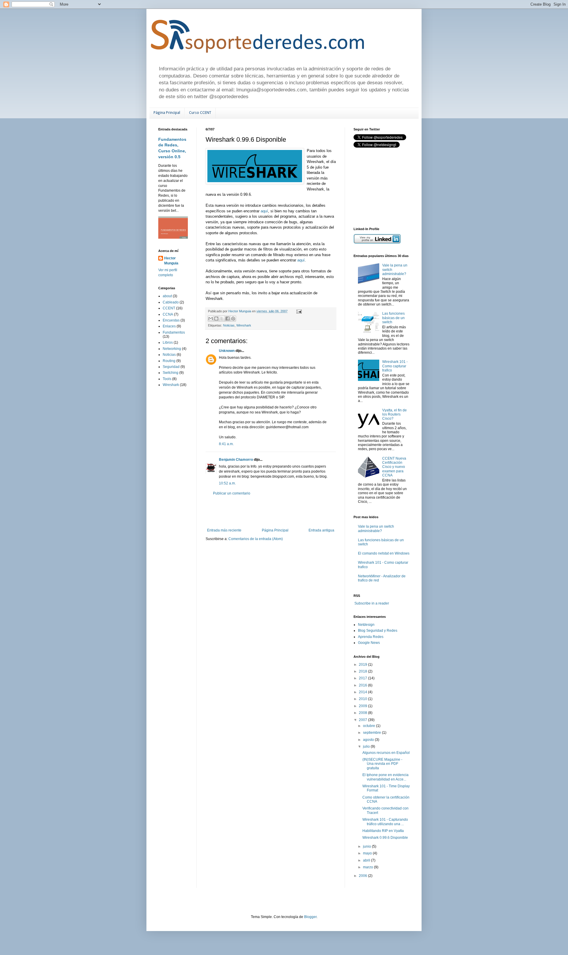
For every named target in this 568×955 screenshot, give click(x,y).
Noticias (229, 325)
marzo (368, 867)
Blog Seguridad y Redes (377, 630)
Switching (170, 373)
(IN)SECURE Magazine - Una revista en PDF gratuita (382, 763)
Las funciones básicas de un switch (393, 317)
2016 (363, 685)
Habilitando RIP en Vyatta (383, 831)
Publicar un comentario (231, 493)
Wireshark (243, 325)
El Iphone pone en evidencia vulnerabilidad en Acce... (385, 777)
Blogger (310, 917)
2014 (363, 692)
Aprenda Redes (370, 637)
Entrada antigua (321, 530)
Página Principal (167, 113)
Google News (369, 643)
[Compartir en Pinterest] (233, 318)
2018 (363, 671)
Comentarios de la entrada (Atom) (255, 539)
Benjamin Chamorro (236, 460)
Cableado (171, 302)
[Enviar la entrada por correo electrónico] (298, 311)
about (167, 296)
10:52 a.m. (227, 483)
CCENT (169, 308)
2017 (363, 678)
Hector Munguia (171, 260)
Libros (168, 342)
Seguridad (171, 367)
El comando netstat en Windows (383, 553)
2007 (363, 720)
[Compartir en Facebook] (227, 318)
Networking (172, 349)
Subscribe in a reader (371, 603)
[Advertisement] (275, 512)
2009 (363, 706)
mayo (368, 853)
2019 (363, 664)
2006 (363, 876)
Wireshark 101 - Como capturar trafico (395, 366)
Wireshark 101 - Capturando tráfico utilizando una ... (385, 821)
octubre (369, 726)
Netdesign (366, 625)
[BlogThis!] (216, 318)
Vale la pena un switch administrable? (376, 528)
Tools (167, 379)
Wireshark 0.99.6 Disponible (385, 838)
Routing (169, 361)
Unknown (227, 351)
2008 (363, 713)
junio (367, 846)
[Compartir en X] (222, 318)
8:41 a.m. (226, 444)
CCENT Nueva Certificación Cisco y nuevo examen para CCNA (394, 467)
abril (367, 860)
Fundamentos (174, 332)
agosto (369, 740)
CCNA (168, 314)
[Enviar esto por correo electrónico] (211, 318)
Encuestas (171, 320)
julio (367, 746)
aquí (264, 211)
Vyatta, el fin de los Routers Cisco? (394, 414)
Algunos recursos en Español (386, 753)
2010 (363, 699)
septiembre (372, 733)
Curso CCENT (200, 113)
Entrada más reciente (224, 530)
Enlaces (169, 326)
